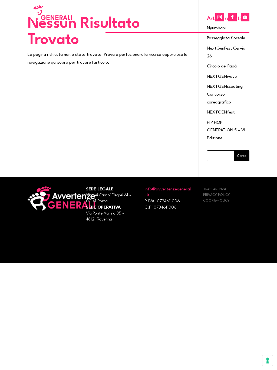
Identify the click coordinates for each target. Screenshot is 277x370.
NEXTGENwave (222, 76)
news (123, 17)
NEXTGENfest (221, 112)
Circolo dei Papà (222, 66)
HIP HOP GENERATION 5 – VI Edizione (226, 131)
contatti (192, 17)
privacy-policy (216, 195)
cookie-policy (216, 200)
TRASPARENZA (214, 189)
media (170, 17)
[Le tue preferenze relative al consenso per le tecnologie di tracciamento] (267, 360)
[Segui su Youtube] (245, 17)
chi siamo (146, 17)
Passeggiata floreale (226, 38)
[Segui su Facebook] (232, 17)
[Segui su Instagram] (219, 17)
